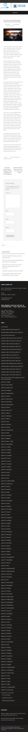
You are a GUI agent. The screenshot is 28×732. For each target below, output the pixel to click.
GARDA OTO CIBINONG (6, 450)
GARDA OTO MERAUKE (6, 548)
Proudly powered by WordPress (7, 728)
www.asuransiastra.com (6, 298)
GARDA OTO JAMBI (5, 492)
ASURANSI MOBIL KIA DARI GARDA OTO (10, 355)
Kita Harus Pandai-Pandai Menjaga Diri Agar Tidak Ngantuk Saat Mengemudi (7, 171)
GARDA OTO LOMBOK (6, 523)
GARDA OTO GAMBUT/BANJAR (8, 481)
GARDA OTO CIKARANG (6, 455)
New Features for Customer (7, 692)
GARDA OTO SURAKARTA (6, 656)
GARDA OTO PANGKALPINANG (8, 571)
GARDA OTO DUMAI (5, 475)
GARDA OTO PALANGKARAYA (7, 557)
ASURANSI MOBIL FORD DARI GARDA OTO (10, 343)
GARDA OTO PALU (5, 565)
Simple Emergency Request (8, 700)
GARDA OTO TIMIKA (5, 678)
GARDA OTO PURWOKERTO (7, 605)
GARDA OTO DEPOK (5, 472)
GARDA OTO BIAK (5, 421)
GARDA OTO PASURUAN (6, 577)
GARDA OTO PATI (5, 579)
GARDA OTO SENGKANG (6, 627)
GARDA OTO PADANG (6, 554)
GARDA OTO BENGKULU (6, 416)
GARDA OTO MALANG (6, 537)
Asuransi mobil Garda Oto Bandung (11, 61)
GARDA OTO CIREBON (6, 467)
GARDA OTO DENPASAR (6, 469)
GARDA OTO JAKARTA (6, 489)
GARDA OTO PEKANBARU (6, 585)
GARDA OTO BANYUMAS (6, 402)
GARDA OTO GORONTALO (7, 483)
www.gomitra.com (5, 299)
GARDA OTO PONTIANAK (6, 594)
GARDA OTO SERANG (6, 630)
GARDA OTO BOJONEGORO (7, 430)
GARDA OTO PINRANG (6, 588)
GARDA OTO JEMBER (5, 498)
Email (7, 219)
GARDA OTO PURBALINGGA (7, 599)
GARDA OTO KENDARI (6, 506)
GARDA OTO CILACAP (6, 458)
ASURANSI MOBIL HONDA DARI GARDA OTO (11, 346)
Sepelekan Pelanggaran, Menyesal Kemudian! (12, 271)
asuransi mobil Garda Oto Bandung (11, 148)
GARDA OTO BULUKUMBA (6, 444)
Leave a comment (10, 25)
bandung (9, 158)
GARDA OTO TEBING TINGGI (7, 673)
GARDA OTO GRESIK (5, 486)
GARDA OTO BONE (5, 433)
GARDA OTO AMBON (5, 382)
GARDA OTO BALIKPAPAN (6, 385)
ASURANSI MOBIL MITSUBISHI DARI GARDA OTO (12, 366)
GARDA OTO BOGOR (5, 427)
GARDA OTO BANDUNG (6, 390)
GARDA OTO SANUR (5, 622)
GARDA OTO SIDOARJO (6, 636)
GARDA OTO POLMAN (6, 591)
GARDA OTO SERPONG (6, 633)
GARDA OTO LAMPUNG (6, 520)
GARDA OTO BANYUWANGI (7, 404)
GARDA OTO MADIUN (6, 529)
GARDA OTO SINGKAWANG (7, 642)
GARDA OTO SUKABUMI (6, 650)
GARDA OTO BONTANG (6, 435)
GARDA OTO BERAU (5, 418)
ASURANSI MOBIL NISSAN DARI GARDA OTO (11, 369)
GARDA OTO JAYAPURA (6, 495)
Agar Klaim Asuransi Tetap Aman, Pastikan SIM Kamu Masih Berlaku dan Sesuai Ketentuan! (12, 266)
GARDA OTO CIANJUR (6, 447)
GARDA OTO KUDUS (5, 514)
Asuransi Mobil (4, 326)
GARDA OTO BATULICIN (6, 410)
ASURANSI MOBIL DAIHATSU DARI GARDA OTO (11, 338)
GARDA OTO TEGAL (5, 676)
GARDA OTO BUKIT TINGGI (7, 441)
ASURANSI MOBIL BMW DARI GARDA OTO (10, 329)
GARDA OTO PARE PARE (6, 574)
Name (7, 211)
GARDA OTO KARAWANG (6, 500)
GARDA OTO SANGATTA (6, 619)
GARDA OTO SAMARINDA (6, 613)
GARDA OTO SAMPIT (5, 616)
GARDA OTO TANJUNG (6, 664)
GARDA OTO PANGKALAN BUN (8, 568)
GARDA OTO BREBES (5, 438)
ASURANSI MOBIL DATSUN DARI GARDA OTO (11, 341)
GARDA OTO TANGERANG (7, 661)
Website (7, 227)
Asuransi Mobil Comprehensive (8, 335)
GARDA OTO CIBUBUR (6, 452)
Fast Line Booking (6, 695)
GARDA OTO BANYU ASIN (6, 399)
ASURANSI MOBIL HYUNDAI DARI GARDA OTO (11, 349)
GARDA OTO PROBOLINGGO (7, 596)
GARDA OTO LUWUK (5, 526)
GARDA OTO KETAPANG (6, 509)
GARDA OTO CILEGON (6, 461)
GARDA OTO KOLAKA (6, 512)
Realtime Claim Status (7, 697)
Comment (8, 193)
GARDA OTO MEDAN (5, 546)
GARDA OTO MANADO (6, 540)
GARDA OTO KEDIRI (5, 503)
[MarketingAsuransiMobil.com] (13, 5)
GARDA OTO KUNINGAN (6, 517)
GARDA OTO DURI (5, 478)
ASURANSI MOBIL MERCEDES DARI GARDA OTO (11, 363)
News (6, 157)
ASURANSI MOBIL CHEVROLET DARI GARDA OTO (12, 332)
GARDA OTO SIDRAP (5, 639)
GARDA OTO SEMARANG (6, 625)
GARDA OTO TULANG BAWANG (8, 687)
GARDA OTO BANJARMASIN (7, 393)
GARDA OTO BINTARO (6, 424)
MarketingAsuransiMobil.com (14, 727)
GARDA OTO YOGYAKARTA (7, 690)
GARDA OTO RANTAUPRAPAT (7, 608)
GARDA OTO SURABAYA (6, 653)
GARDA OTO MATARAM (6, 543)
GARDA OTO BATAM (5, 407)
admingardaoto (16, 24)
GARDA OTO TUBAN (5, 684)
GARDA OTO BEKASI (5, 413)
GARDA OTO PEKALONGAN (7, 582)
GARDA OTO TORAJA (5, 681)
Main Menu (15, 12)
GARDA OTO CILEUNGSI (6, 464)
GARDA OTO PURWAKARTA (7, 602)
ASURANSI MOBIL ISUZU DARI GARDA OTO (10, 352)
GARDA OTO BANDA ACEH (7, 387)
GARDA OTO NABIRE (5, 551)
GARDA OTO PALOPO (5, 563)
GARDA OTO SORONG (6, 647)
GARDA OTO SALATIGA (6, 611)
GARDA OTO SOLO (5, 644)
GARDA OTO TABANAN (6, 659)
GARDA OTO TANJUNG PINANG (8, 667)
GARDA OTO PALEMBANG (6, 560)
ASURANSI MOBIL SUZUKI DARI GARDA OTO (11, 372)
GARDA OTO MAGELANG (6, 531)
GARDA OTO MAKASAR (6, 534)
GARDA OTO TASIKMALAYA (7, 670)
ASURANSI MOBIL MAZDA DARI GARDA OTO (11, 360)
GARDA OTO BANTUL (6, 396)
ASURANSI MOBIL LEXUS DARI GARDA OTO (11, 358)
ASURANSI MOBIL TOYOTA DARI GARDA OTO (11, 374)
